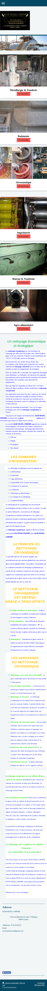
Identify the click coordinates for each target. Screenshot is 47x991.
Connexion (41, 983)
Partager (7, 973)
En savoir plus (24, 94)
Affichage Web (39, 985)
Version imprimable (12, 983)
